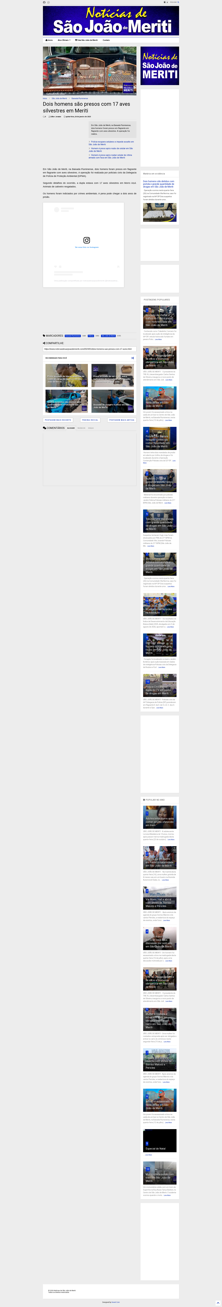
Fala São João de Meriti (87, 40)
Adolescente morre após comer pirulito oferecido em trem (160, 822)
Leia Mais (158, 339)
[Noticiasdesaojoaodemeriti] (53, 2)
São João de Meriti (59, 98)
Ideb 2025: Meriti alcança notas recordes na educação (159, 609)
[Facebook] (44, 2)
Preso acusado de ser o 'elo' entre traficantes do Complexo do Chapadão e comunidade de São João (112, 379)
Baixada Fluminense (80, 98)
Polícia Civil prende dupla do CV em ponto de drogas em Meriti (158, 690)
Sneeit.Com (116, 1302)
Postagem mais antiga (121, 420)
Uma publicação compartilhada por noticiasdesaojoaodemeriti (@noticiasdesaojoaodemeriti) (91, 281)
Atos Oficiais (63, 40)
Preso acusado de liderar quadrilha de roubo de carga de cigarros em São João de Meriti (65, 379)
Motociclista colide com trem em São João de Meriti (160, 1178)
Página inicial (90, 420)
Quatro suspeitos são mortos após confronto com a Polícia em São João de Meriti (65, 405)
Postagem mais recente (58, 420)
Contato (106, 40)
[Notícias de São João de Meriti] (111, 34)
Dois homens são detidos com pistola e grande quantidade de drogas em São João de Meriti (158, 184)
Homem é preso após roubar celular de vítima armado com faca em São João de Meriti (110, 156)
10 (147, 681)
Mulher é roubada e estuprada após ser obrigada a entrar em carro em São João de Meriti (158, 1020)
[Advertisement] (64, 139)
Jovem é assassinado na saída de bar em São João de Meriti (159, 402)
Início (50, 40)
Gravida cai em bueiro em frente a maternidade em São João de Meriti (159, 862)
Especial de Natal (155, 1148)
